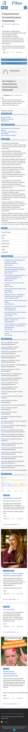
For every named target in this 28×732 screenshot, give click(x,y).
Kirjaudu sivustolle (6, 117)
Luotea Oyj (4, 470)
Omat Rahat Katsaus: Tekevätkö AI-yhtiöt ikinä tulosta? (12, 168)
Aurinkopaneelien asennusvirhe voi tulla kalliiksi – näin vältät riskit (15, 319)
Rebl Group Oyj (5, 365)
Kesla (2, 405)
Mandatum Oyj (5, 356)
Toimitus (8, 714)
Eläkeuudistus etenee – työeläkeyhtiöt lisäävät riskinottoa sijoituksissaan (14, 295)
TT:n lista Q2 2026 (9, 610)
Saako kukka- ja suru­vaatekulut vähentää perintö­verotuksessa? (15, 307)
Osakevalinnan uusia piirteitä (12, 498)
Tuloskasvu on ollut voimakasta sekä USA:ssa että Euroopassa (13, 575)
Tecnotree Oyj (4, 421)
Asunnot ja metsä (6, 232)
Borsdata (3, 130)
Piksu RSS (6, 722)
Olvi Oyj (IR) (4, 461)
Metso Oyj (3, 374)
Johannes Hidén (13, 704)
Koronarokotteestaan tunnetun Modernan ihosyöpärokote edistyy (15, 313)
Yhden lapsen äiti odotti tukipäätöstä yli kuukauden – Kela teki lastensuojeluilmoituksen (15, 261)
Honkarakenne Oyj (5, 417)
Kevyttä (4, 235)
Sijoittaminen (5, 246)
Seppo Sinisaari (13, 524)
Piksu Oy (3, 714)
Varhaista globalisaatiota (13, 63)
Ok (14, 730)
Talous (3, 249)
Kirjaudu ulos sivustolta (7, 119)
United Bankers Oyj (6, 351)
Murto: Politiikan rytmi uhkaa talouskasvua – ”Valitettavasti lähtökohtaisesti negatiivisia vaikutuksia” (16, 277)
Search (25, 7)
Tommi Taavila (13, 632)
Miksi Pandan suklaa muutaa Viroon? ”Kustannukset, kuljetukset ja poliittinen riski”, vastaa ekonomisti (15, 269)
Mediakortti (22, 714)
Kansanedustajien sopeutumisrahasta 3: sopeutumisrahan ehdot (14, 144)
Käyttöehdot (15, 714)
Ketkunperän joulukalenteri (14, 60)
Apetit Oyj (3, 401)
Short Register (4, 134)
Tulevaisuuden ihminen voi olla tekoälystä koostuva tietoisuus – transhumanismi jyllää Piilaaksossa (15, 325)
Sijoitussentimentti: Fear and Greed (10, 128)
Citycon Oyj (4, 343)
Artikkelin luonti (5, 121)
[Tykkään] (2, 26)
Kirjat (3, 238)
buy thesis (7, 100)
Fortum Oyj (4, 392)
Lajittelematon (5, 241)
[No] (26, 728)
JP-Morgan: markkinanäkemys (9, 132)
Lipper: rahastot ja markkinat (8, 135)
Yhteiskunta (5, 252)
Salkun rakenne (6, 244)
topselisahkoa (17, 24)
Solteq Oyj (3, 408)
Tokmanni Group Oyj (6, 443)
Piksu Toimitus (13, 599)
